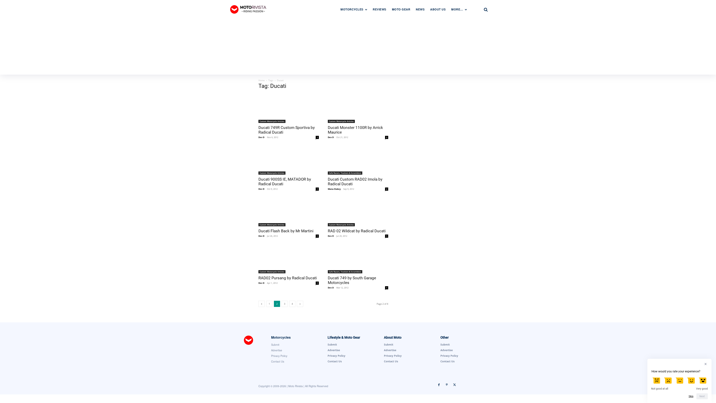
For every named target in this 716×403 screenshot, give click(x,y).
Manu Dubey (334, 189)
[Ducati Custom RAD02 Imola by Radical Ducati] (358, 160)
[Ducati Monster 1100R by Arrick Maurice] (358, 108)
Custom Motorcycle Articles (272, 121)
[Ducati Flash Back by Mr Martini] (288, 211)
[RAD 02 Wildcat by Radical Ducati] (358, 211)
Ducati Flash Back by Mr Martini (285, 231)
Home (261, 80)
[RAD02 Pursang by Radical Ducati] (288, 258)
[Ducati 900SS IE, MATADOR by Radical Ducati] (288, 160)
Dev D (261, 137)
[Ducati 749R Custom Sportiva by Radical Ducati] (288, 108)
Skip (691, 396)
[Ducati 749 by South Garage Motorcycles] (358, 258)
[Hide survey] (705, 364)
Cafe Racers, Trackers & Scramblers (345, 173)
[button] (486, 9)
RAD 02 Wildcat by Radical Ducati (357, 231)
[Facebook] (439, 385)
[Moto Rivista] (248, 9)
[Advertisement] (358, 47)
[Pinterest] (447, 385)
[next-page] (300, 304)
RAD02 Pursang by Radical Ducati (287, 278)
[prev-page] (261, 304)
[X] (455, 385)
